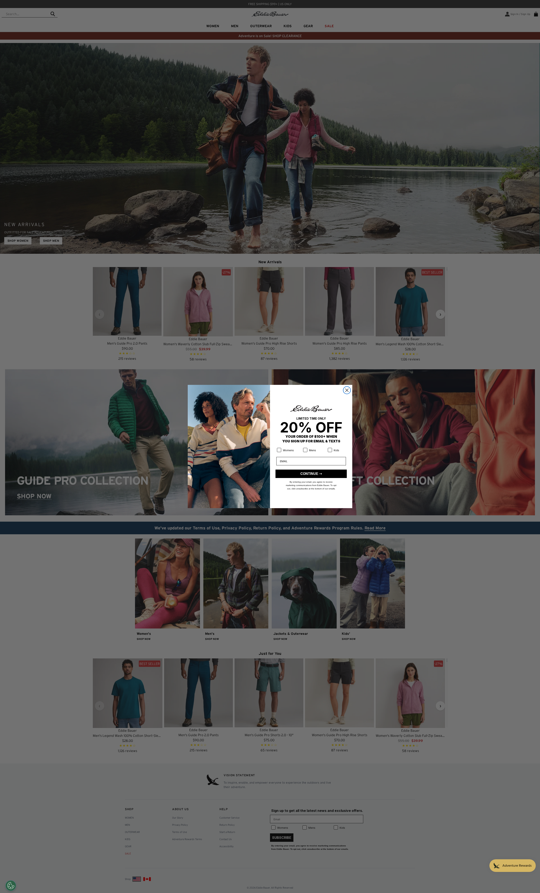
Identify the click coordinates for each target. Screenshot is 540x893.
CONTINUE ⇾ (311, 473)
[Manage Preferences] (10, 885)
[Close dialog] (347, 390)
